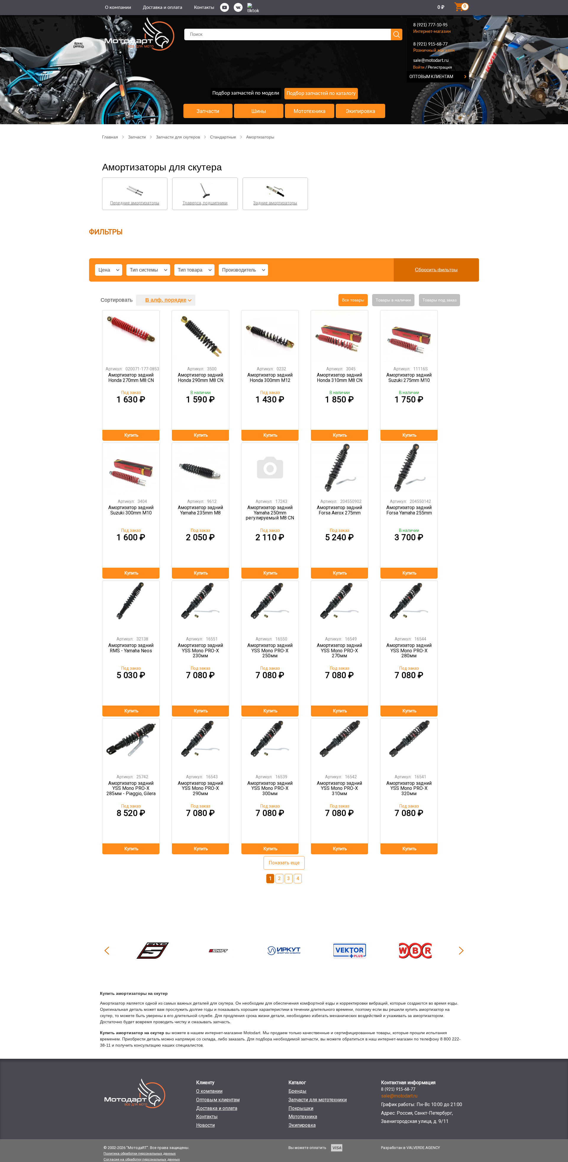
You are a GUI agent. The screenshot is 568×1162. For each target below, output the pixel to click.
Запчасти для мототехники (317, 1100)
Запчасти (207, 111)
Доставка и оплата (162, 7)
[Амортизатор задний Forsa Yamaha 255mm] (409, 469)
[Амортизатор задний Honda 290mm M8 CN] (200, 336)
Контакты (204, 7)
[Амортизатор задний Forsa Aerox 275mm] (339, 469)
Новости (205, 1125)
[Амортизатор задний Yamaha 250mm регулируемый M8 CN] (270, 469)
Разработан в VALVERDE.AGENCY (410, 1147)
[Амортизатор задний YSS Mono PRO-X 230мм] (200, 606)
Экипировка (360, 111)
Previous (107, 950)
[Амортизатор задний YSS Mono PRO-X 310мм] (339, 744)
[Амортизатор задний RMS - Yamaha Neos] (131, 606)
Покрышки (300, 1108)
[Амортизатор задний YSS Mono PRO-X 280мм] (409, 606)
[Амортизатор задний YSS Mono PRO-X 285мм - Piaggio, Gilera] (131, 744)
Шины (258, 111)
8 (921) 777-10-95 (430, 25)
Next (461, 950)
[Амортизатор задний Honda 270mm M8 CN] (131, 336)
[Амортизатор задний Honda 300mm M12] (270, 336)
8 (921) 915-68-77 (430, 44)
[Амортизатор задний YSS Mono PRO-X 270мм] (339, 606)
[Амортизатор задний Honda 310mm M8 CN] (339, 336)
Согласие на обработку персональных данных (142, 1159)
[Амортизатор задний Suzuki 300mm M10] (131, 469)
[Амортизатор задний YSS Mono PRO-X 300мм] (270, 744)
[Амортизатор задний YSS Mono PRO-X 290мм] (200, 744)
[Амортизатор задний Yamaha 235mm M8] (200, 469)
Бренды (297, 1091)
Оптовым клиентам (218, 1100)
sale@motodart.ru (430, 60)
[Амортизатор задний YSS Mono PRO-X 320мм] (409, 744)
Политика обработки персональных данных (140, 1153)
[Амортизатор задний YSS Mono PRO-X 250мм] (270, 606)
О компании (118, 7)
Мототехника (309, 111)
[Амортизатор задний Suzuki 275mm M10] (409, 336)
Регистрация (440, 67)
